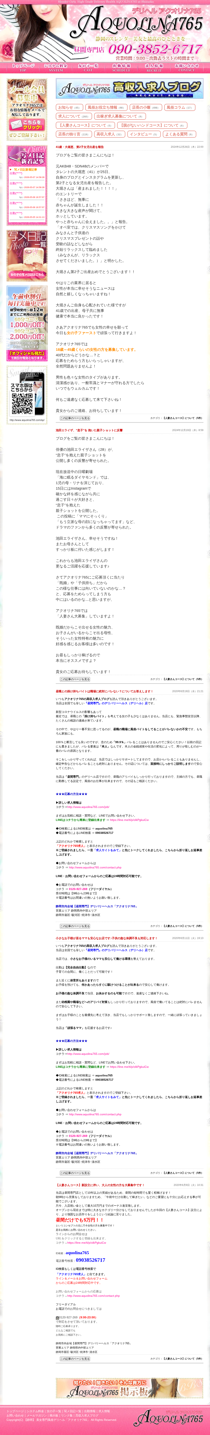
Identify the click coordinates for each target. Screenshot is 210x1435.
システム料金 (35, 1411)
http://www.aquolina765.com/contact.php (95, 867)
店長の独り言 (74, 134)
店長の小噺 (146, 107)
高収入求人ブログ (86, 1415)
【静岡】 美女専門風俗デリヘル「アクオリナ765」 (57, 1419)
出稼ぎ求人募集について (120, 116)
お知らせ (69, 107)
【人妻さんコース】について (85, 125)
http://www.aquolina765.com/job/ (88, 807)
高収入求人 (110, 134)
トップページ (15, 1411)
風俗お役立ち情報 (106, 107)
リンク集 (67, 1415)
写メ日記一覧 (72, 1411)
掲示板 (54, 1415)
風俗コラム (180, 107)
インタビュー (144, 134)
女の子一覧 (54, 1411)
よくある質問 (179, 134)
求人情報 (104, 1411)
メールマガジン (37, 1415)
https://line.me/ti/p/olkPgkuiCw (129, 819)
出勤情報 (90, 1411)
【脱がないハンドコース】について (152, 125)
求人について (74, 116)
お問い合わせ (15, 1415)
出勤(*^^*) (16, 173)
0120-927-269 (78, 889)
